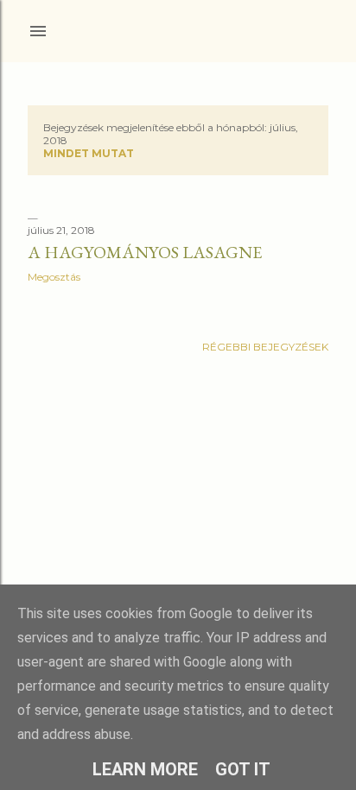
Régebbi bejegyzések (265, 346)
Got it (242, 769)
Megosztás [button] (54, 276)
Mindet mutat (88, 153)
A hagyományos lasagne (145, 252)
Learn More (145, 769)
